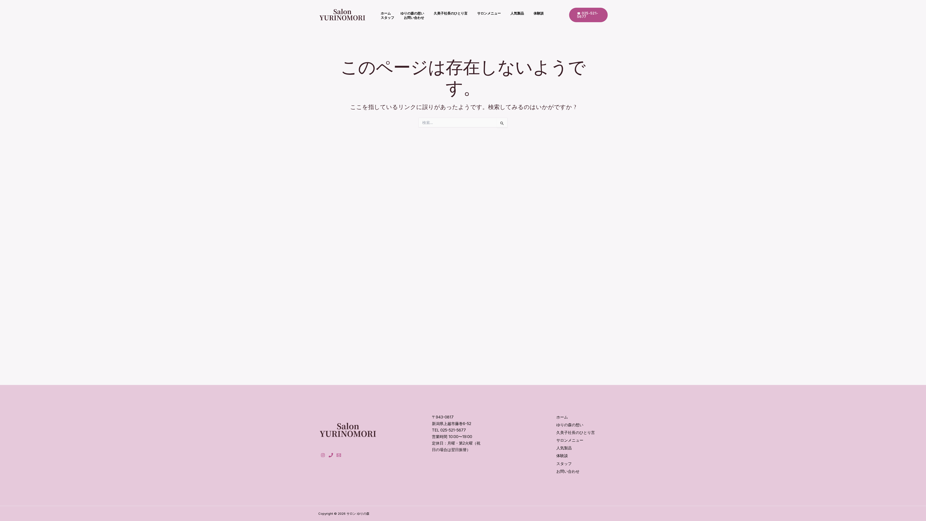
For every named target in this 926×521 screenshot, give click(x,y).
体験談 (539, 13)
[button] (588, 15)
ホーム (386, 13)
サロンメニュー (489, 13)
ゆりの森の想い (412, 13)
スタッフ (387, 17)
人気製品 (517, 13)
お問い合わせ (414, 17)
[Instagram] (323, 455)
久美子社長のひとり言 (451, 13)
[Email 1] (339, 455)
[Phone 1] (331, 455)
